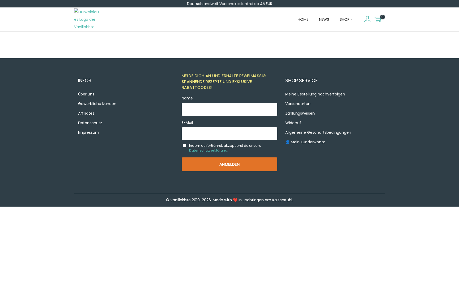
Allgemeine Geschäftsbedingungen (318, 132)
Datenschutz (90, 123)
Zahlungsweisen (300, 113)
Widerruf (293, 123)
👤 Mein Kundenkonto (305, 142)
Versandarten (298, 103)
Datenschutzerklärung (208, 150)
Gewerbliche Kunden (97, 103)
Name (187, 98)
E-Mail (187, 122)
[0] (378, 19)
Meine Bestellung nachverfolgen (315, 94)
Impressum (88, 132)
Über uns (86, 94)
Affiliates (86, 113)
